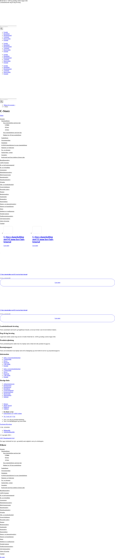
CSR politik (7, 364)
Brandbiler (7, 34)
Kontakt (6, 40)
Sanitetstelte (3, 196)
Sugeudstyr (4, 155)
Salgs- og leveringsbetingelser (12, 357)
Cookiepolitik (7, 359)
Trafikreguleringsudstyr (6, 216)
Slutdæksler (4, 142)
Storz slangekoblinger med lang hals (12, 132)
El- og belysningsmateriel (7, 165)
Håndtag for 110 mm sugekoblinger (12, 135)
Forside (6, 32)
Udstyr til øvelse (4, 221)
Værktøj (2, 223)
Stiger (1, 209)
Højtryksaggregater (5, 175)
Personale (6, 362)
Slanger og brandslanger (7, 206)
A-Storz (7, 129)
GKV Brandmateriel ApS (7, 438)
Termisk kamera (4, 213)
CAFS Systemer (4, 162)
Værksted (6, 37)
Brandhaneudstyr (5, 160)
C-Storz (7, 125)
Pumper (2, 192)
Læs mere (6, 245)
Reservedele (7, 38)
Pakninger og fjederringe (7, 147)
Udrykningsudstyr (5, 218)
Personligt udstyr (4, 189)
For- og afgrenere (5, 150)
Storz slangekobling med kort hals (11, 123)
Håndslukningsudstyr (6, 172)
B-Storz (7, 127)
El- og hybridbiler (5, 167)
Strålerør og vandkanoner (7, 211)
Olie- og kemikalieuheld (7, 184)
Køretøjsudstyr (4, 177)
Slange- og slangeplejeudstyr (8, 204)
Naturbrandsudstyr (5, 179)
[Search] (1, 29)
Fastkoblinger (4, 138)
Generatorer (3, 170)
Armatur (2, 119)
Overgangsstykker (5, 140)
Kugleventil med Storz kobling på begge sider (13, 157)
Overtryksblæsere (5, 187)
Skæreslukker (4, 201)
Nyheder (2, 182)
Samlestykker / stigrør (7, 152)
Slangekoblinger (5, 121)
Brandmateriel (8, 35)
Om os (5, 361)
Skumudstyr (3, 199)
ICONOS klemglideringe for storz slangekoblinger (14, 145)
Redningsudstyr (4, 194)
